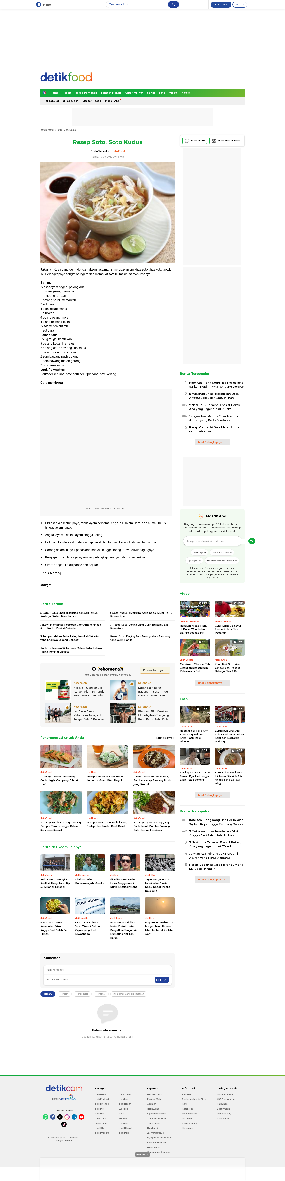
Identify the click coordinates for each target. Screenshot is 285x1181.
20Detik (123, 1118)
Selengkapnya (164, 737)
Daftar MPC (221, 4)
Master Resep (91, 100)
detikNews (100, 1094)
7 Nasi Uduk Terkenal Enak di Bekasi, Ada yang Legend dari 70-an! (215, 407)
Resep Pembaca (86, 92)
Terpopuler (51, 100)
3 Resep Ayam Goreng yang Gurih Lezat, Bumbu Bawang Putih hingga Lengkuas (151, 826)
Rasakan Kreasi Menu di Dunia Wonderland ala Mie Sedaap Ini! (193, 629)
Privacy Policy (189, 1123)
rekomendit (153, 1147)
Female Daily (224, 1113)
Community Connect (158, 1152)
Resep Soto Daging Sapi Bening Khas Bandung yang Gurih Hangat (140, 638)
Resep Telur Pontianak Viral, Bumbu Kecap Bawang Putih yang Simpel (152, 780)
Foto (162, 92)
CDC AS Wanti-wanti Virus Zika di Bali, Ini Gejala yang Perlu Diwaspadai (88, 928)
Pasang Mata (154, 1099)
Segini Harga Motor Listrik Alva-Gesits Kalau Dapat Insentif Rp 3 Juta (158, 885)
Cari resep (198, 552)
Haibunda (222, 1104)
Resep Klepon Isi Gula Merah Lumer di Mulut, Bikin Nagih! (105, 778)
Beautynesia (223, 1108)
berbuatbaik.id (155, 1094)
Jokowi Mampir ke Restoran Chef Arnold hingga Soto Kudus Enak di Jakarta (70, 626)
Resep (66, 92)
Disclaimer (188, 1128)
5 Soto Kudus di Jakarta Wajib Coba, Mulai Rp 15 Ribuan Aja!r (141, 614)
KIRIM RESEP (198, 140)
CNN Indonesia (225, 1094)
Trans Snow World (157, 1118)
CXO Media (223, 1118)
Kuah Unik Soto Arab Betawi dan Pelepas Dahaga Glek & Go (228, 667)
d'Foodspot (71, 100)
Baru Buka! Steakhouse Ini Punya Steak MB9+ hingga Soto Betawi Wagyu (229, 778)
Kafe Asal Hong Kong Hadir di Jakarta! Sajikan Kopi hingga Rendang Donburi (217, 385)
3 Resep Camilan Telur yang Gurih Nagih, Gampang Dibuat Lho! (59, 780)
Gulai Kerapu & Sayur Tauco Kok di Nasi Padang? (228, 629)
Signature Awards (157, 1113)
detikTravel (125, 1094)
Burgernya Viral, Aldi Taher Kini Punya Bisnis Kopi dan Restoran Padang (229, 736)
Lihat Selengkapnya (210, 442)
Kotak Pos (187, 1108)
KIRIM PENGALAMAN (229, 140)
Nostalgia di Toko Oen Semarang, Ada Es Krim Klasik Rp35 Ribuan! (194, 736)
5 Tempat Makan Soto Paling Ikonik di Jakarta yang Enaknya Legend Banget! (69, 638)
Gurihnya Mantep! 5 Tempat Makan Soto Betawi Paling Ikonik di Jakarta (71, 649)
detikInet (99, 1108)
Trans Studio (154, 1123)
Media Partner (189, 1113)
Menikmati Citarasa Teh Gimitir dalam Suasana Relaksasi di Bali (195, 667)
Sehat (151, 92)
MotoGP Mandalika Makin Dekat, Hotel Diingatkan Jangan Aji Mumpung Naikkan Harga (123, 930)
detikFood (47, 129)
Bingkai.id (152, 1128)
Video (173, 92)
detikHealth (125, 1104)
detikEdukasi (102, 1099)
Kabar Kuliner (134, 92)
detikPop (124, 1132)
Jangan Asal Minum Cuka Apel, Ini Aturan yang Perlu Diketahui (213, 418)
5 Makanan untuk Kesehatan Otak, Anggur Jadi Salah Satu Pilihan (54, 928)
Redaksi (186, 1094)
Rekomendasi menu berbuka (220, 560)
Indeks (185, 92)
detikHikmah (125, 1128)
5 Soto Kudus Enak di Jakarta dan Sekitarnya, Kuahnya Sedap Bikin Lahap (69, 614)
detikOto (99, 1128)
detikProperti (102, 1132)
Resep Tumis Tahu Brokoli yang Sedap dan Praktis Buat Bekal (107, 824)
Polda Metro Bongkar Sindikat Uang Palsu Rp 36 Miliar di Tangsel (55, 883)
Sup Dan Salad (67, 129)
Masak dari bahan (220, 552)
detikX (122, 1113)
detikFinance (102, 1104)
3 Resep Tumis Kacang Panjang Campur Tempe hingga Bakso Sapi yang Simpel (60, 826)
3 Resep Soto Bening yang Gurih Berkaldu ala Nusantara (139, 626)
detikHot (99, 1113)
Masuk (240, 4)
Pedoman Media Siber (194, 1099)
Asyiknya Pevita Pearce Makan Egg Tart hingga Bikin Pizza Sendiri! (195, 776)
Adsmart (151, 1104)
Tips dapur (192, 560)
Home (54, 92)
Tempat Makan (111, 92)
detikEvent (153, 1108)
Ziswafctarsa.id (155, 1132)
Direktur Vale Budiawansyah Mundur (89, 881)
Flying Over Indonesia (159, 1137)
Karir (184, 1104)
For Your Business (156, 1142)
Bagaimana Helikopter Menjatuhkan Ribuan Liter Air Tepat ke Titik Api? (159, 928)
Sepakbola (101, 1123)
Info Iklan (187, 1118)
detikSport (100, 1118)
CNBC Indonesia (226, 1099)
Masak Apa (112, 100)
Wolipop (123, 1108)
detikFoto (124, 1123)
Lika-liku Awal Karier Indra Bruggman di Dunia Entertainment (123, 883)
